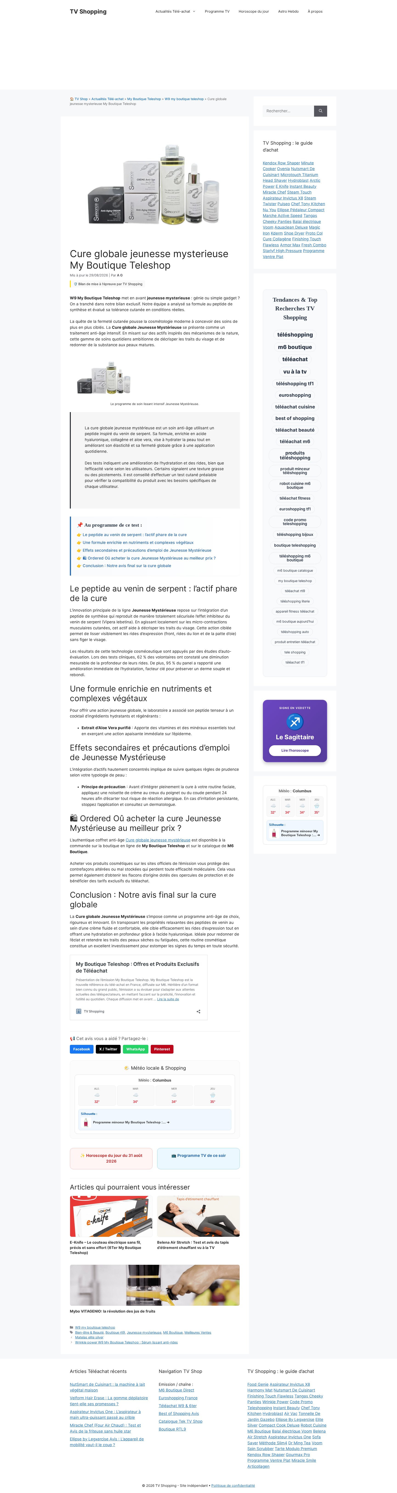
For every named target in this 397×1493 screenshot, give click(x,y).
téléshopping (295, 334)
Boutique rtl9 (115, 1332)
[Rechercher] (320, 111)
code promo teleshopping (295, 521)
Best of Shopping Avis (179, 1413)
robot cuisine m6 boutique (295, 485)
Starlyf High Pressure (282, 250)
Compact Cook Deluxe (279, 1425)
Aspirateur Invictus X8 (283, 198)
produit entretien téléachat (295, 642)
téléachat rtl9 (295, 591)
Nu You (269, 210)
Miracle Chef (274, 192)
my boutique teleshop (295, 581)
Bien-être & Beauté (89, 1332)
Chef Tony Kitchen (308, 204)
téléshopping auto (295, 632)
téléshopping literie (295, 601)
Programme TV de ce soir (201, 1155)
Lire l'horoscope (295, 750)
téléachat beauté (295, 430)
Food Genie (258, 1384)
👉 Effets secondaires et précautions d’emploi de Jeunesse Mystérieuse (144, 550)
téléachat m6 (295, 441)
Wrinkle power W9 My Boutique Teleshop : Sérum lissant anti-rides (126, 1342)
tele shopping (295, 652)
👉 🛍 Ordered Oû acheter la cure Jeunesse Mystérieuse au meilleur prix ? (146, 558)
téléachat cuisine (295, 407)
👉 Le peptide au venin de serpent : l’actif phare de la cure (132, 534)
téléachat (295, 359)
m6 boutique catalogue (295, 570)
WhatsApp (135, 1049)
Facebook (81, 1049)
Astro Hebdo (288, 11)
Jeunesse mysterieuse (144, 1332)
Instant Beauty (303, 186)
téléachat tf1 (295, 662)
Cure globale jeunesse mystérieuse (158, 840)
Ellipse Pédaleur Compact (300, 210)
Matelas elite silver (89, 1337)
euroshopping (295, 395)
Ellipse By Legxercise (295, 1419)
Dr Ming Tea (299, 1443)
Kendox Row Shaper (281, 163)
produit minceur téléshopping (295, 471)
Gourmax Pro (298, 1454)
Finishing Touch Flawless (270, 1396)
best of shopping (295, 418)
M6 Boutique (173, 1332)
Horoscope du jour (254, 11)
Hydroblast (298, 180)
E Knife (282, 186)
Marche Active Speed (282, 215)
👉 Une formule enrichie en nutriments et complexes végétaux (135, 542)
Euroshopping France (178, 1398)
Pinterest (162, 1049)
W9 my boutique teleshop (184, 99)
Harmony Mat (259, 1390)
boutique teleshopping (295, 545)
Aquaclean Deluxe (291, 227)
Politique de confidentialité (233, 1485)
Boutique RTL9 (172, 1429)
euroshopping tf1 (295, 509)
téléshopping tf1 (295, 383)
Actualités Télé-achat (173, 11)
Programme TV (217, 11)
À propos (315, 11)
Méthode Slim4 (273, 1443)
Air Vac (290, 1413)
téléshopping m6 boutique (295, 558)
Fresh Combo (313, 245)
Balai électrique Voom (292, 1431)
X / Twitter (108, 1049)
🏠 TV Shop (79, 99)
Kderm (277, 233)
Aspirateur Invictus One (289, 1437)
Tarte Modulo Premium (296, 1448)
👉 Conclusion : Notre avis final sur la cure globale (124, 565)
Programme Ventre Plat (268, 1460)
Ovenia (283, 168)
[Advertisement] (198, 57)
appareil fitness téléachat (295, 611)
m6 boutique (295, 347)
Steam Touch (299, 192)
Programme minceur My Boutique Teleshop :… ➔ (131, 1122)
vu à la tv (295, 371)
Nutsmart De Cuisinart (294, 1390)
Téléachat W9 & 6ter (178, 1405)
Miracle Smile (304, 1460)
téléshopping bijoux (295, 534)
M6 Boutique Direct (176, 1390)
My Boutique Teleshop (144, 99)
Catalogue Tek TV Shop (180, 1421)
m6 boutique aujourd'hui (295, 621)
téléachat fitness (295, 498)
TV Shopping (88, 11)
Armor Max (290, 245)
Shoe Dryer (294, 233)
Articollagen (258, 1466)
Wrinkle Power (275, 1402)
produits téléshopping (295, 455)
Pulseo (284, 204)
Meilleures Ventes (197, 1332)
